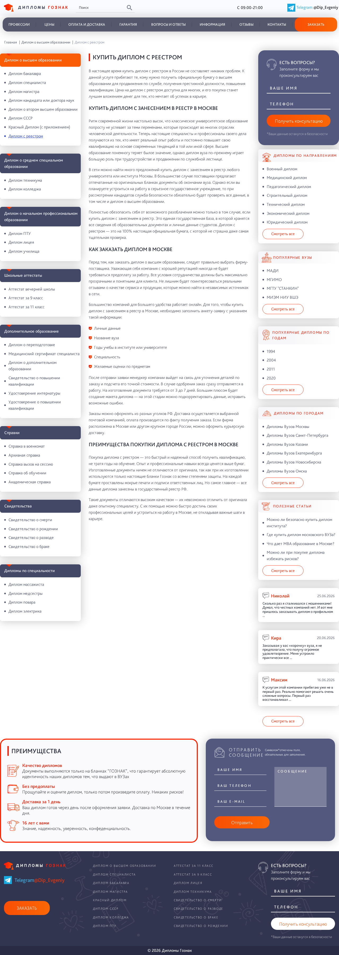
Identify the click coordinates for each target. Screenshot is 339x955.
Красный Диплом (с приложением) (39, 127)
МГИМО (274, 279)
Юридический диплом (287, 222)
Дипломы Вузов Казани (287, 444)
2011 (271, 369)
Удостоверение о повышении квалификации (34, 405)
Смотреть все (283, 233)
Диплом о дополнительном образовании (32, 365)
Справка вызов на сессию (30, 464)
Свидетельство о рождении (33, 528)
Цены (49, 24)
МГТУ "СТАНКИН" (283, 288)
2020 (271, 378)
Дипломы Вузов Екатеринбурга (294, 453)
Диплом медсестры (25, 593)
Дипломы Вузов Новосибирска (294, 462)
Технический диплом (286, 204)
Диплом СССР (20, 118)
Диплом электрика (24, 611)
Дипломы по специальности (29, 570)
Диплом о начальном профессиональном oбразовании (41, 216)
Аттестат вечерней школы (31, 289)
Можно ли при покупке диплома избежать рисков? (295, 555)
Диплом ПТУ (19, 233)
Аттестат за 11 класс (26, 306)
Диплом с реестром (25, 136)
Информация (212, 24)
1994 (271, 351)
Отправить (242, 822)
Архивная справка (24, 455)
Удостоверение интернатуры (34, 393)
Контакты (276, 24)
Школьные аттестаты (23, 275)
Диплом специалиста (27, 82)
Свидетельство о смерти (30, 519)
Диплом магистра (23, 91)
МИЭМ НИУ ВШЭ (282, 297)
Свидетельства (18, 505)
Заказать (315, 24)
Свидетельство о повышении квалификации (34, 381)
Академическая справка (29, 481)
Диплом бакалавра (24, 73)
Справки (12, 432)
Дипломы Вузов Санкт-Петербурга (297, 435)
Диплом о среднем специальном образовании (33, 163)
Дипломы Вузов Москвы (288, 426)
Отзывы (246, 24)
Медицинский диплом (287, 177)
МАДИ (273, 270)
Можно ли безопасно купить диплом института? (299, 522)
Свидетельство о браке (29, 546)
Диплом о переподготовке (31, 344)
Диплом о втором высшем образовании (43, 109)
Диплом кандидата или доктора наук (41, 100)
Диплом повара (21, 602)
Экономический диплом (288, 213)
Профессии (19, 24)
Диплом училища (23, 251)
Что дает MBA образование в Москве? (300, 543)
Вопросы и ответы (168, 24)
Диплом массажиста (26, 584)
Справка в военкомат (26, 446)
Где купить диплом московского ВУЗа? (301, 534)
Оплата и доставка (86, 24)
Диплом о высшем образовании (33, 60)
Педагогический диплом (289, 186)
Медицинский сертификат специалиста (43, 353)
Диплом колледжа (24, 188)
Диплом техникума (25, 180)
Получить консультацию (299, 121)
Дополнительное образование (31, 331)
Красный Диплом (109, 900)
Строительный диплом (287, 195)
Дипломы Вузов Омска (287, 471)
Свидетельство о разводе (31, 537)
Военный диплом (282, 168)
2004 (271, 360)
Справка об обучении (27, 472)
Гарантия (128, 24)
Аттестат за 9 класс (25, 297)
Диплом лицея (21, 242)
